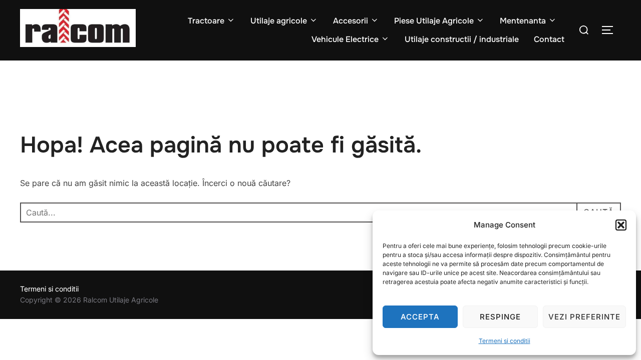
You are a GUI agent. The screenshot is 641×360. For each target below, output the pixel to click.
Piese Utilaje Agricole (434, 21)
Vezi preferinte (584, 317)
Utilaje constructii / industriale (462, 39)
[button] (621, 225)
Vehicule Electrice (345, 39)
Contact (549, 39)
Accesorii (350, 21)
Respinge (500, 317)
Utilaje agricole (278, 21)
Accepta (420, 317)
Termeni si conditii (504, 340)
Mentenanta (523, 21)
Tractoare (206, 21)
